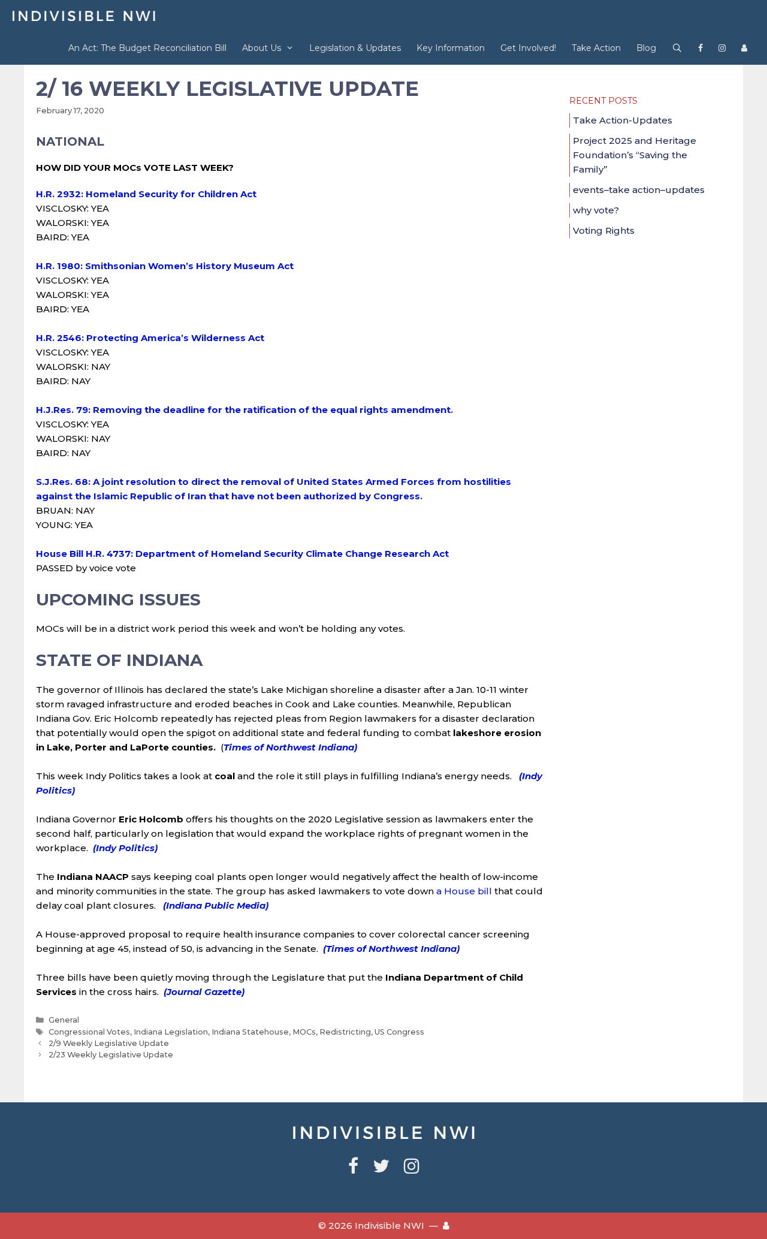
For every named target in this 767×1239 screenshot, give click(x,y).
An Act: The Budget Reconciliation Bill (147, 48)
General (64, 1019)
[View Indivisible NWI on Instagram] (722, 48)
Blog (646, 48)
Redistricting (345, 1031)
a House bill (465, 891)
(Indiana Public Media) (215, 905)
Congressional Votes (89, 1031)
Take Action (596, 48)
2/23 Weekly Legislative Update (111, 1054)
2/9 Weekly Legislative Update (109, 1043)
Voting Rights (604, 230)
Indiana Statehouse (250, 1031)
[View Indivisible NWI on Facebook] (700, 48)
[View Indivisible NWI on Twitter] (381, 1169)
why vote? (596, 210)
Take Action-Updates (622, 120)
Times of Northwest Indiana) (290, 747)
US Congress (399, 1031)
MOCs (304, 1031)
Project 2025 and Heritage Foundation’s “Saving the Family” (634, 155)
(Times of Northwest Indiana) (391, 948)
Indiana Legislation (171, 1031)
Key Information (450, 48)
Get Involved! (528, 48)
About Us (261, 48)
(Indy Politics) (124, 848)
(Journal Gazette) (204, 991)
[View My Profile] (744, 48)
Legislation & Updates (355, 48)
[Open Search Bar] (677, 48)
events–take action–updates (639, 189)
